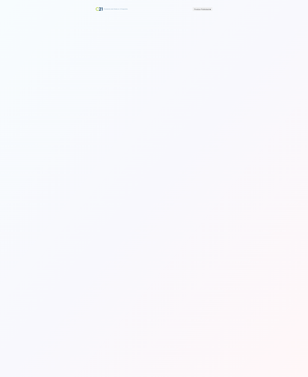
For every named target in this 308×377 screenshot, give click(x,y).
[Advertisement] (154, 26)
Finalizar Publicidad (201, 9)
